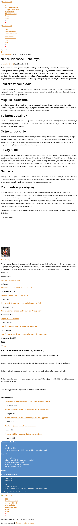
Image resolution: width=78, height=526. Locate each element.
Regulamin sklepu (11, 448)
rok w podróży (10, 12)
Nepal (10, 54)
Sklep (7, 18)
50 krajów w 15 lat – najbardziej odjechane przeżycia (23, 434)
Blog (6, 5)
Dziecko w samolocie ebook (14, 462)
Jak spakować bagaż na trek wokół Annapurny (21, 311)
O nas (7, 16)
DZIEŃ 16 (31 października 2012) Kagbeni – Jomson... (24, 334)
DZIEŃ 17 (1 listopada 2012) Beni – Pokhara (20, 326)
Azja (6, 54)
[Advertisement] (39, 233)
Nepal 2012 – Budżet (10, 319)
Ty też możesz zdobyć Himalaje (14, 295)
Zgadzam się (20, 523)
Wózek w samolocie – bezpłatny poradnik (19, 460)
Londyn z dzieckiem (12, 9)
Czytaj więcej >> (30, 523)
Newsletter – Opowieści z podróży (17, 464)
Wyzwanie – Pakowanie (13, 466)
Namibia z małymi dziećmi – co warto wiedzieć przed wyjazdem (27, 409)
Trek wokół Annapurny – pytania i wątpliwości (21, 303)
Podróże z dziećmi (11, 7)
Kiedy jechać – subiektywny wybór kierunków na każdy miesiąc (27, 401)
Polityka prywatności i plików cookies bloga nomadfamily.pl (26, 450)
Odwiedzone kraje (11, 14)
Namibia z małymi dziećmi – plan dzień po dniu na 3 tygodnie (26, 418)
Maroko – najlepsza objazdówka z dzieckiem (20, 426)
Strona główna (10, 458)
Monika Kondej (8, 64)
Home (3, 54)
